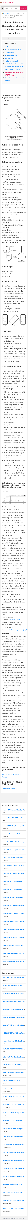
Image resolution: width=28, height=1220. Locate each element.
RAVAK (5, 1067)
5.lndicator (9, 58)
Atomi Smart (7, 1195)
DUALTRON (7, 1211)
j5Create (6, 1012)
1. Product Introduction (13, 47)
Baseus (14, 14)
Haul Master (7, 1163)
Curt (5, 1139)
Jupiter (5, 1020)
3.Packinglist (9, 52)
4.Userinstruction (11, 55)
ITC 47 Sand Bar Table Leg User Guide (15, 985)
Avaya (5, 1179)
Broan (5, 1131)
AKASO (6, 1059)
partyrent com (7, 1203)
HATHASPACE (7, 1004)
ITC (5, 988)
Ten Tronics (7, 1091)
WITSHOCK (7, 996)
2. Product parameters (13, 50)
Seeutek (6, 1044)
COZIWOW (6, 1171)
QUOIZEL (6, 1155)
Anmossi (6, 1028)
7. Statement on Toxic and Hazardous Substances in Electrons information (14, 66)
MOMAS (6, 1099)
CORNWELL (7, 1107)
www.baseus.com (14, 620)
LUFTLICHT (6, 980)
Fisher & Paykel (8, 1075)
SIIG (5, 1083)
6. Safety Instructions (12, 61)
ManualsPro (6, 14)
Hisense (6, 1187)
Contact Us (6, 1218)
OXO (5, 1115)
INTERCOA (6, 1036)
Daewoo (6, 1052)
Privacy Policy (14, 1218)
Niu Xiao (6, 1123)
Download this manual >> (10, 789)
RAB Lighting (7, 1147)
